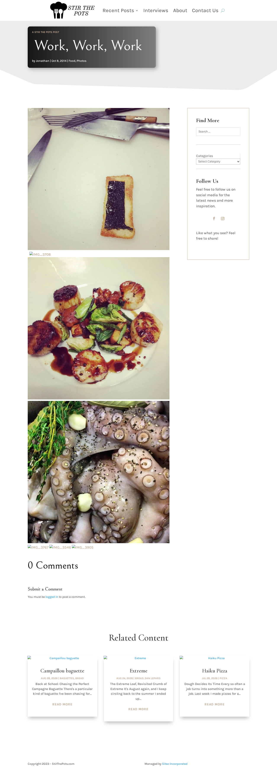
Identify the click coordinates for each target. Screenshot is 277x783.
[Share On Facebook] (200, 245)
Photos (81, 61)
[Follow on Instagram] (222, 218)
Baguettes (67, 678)
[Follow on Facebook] (214, 218)
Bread (79, 678)
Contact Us (205, 10)
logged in (51, 597)
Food (72, 61)
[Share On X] (211, 245)
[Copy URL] (233, 245)
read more (62, 704)
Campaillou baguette (62, 670)
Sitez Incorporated (174, 764)
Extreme (138, 670)
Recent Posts (118, 10)
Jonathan (42, 61)
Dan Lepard (152, 678)
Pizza (223, 678)
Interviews (155, 10)
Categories (204, 156)
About (180, 10)
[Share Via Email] (222, 245)
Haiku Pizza (214, 670)
